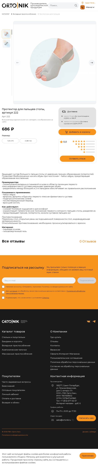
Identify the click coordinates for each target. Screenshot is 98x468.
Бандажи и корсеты (12, 341)
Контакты (55, 345)
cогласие (13, 291)
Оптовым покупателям (13, 390)
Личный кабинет (10, 394)
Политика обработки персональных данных (72, 362)
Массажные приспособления (17, 354)
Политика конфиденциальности (15, 435)
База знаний (8, 386)
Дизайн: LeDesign (89, 432)
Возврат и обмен (10, 402)
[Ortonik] (15, 5)
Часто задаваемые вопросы (16, 382)
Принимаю (88, 455)
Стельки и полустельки (13, 337)
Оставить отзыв (77, 158)
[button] (92, 63)
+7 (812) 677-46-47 (68, 401)
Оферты (45, 298)
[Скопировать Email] (73, 420)
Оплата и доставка (11, 398)
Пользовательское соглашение (66, 358)
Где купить (55, 337)
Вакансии (55, 350)
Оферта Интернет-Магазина (64, 354)
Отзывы (54, 341)
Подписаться (87, 280)
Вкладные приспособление (16, 345)
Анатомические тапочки (14, 350)
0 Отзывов (87, 241)
